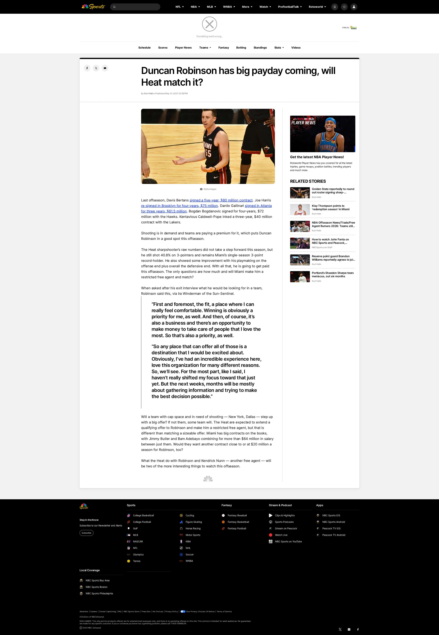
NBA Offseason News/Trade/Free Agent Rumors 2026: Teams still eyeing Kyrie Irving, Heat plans (333, 224)
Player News (183, 47)
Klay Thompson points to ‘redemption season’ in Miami (330, 207)
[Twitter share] (96, 68)
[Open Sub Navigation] (183, 7)
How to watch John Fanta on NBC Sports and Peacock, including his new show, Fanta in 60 (333, 241)
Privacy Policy (171, 611)
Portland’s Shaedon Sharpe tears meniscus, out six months (333, 274)
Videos (296, 47)
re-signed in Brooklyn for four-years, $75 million (179, 206)
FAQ (119, 611)
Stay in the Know (89, 519)
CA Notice (210, 611)
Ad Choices (158, 611)
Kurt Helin (149, 93)
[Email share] (105, 68)
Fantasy (223, 47)
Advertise (84, 611)
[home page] (93, 7)
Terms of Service (224, 611)
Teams (203, 47)
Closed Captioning (107, 611)
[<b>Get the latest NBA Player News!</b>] (322, 134)
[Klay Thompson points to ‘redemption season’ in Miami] (300, 209)
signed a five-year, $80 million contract (221, 200)
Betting (241, 47)
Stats (277, 47)
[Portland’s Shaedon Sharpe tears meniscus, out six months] (300, 276)
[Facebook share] (87, 68)
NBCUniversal (98, 617)
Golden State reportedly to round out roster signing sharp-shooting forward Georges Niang (333, 190)
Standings (260, 47)
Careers (93, 611)
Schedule (144, 47)
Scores (163, 47)
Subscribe (86, 533)
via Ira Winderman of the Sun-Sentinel (203, 294)
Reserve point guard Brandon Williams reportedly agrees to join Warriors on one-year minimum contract (333, 257)
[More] (334, 6)
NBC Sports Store (132, 611)
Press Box (146, 611)
